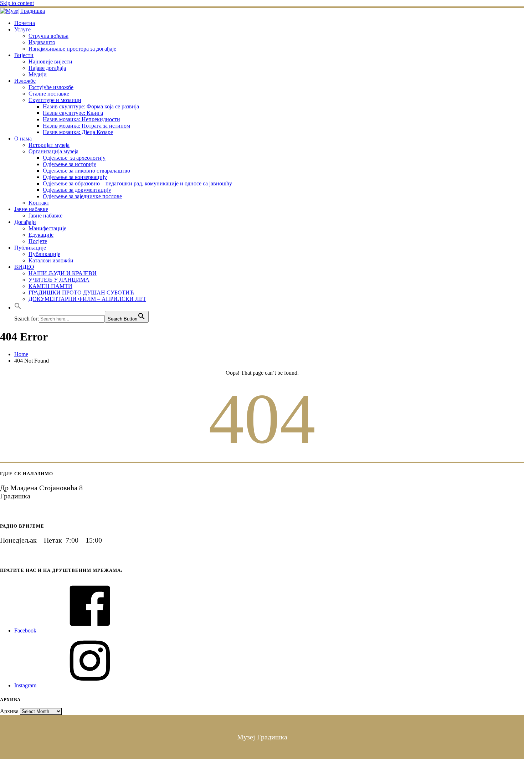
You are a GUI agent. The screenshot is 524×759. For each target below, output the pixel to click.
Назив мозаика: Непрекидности (81, 119)
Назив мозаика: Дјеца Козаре (78, 132)
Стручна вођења (48, 36)
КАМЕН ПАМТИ (50, 286)
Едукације (41, 235)
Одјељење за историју (69, 164)
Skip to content (17, 3)
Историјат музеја (49, 145)
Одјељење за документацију (77, 190)
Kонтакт (39, 203)
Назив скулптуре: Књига (73, 113)
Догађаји (25, 222)
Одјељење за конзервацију (75, 177)
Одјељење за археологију (74, 158)
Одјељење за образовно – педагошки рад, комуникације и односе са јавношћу (137, 183)
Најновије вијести (50, 61)
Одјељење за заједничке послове (82, 196)
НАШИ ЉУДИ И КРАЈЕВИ (63, 273)
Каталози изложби (51, 260)
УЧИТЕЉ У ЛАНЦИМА (59, 280)
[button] (17, 307)
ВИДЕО (24, 267)
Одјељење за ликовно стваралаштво (86, 171)
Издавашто (42, 42)
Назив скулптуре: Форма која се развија (91, 106)
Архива (9, 711)
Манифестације (47, 228)
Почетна (24, 23)
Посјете (38, 241)
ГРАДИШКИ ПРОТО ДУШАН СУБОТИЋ (81, 292)
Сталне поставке (49, 94)
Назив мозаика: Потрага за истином (86, 126)
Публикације (30, 248)
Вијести (24, 55)
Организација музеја (53, 151)
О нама (23, 138)
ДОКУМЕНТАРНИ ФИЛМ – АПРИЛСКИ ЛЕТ (87, 299)
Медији (38, 74)
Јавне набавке (31, 209)
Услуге (22, 29)
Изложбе (25, 81)
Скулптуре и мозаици (55, 100)
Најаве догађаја (47, 68)
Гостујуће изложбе (51, 87)
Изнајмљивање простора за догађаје (72, 49)
